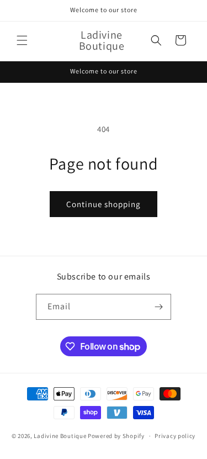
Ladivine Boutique (61, 436)
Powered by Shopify (116, 436)
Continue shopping (103, 204)
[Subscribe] (158, 307)
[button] (22, 40)
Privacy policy (175, 436)
